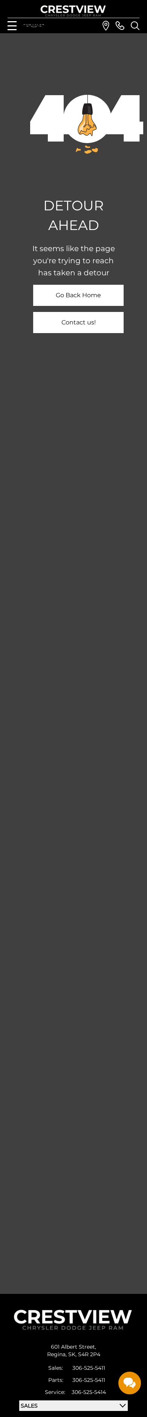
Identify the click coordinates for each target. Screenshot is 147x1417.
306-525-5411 (88, 1368)
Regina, (57, 1354)
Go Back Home (78, 295)
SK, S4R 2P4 (84, 1354)
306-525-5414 (89, 1392)
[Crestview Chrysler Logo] (73, 10)
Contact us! (78, 322)
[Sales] (119, 26)
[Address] (106, 26)
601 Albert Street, (73, 1346)
